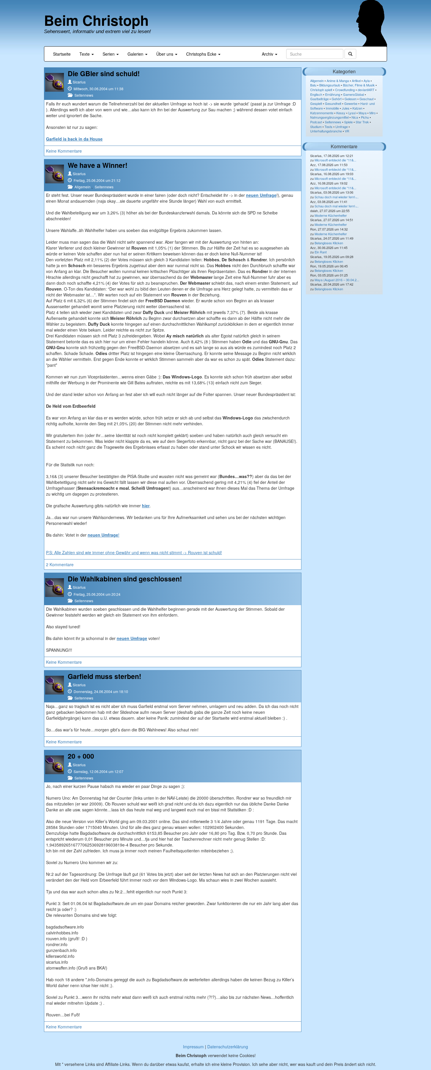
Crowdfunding (345, 89)
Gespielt (316, 103)
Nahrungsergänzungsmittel (329, 117)
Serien (109, 54)
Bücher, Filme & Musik (359, 85)
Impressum (193, 1046)
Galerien (136, 54)
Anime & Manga (338, 80)
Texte (85, 54)
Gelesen (351, 98)
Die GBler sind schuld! (104, 73)
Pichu (365, 117)
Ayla (367, 80)
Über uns (165, 54)
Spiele (348, 122)
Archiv (268, 54)
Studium (316, 126)
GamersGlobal (353, 94)
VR (347, 131)
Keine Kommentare (64, 151)
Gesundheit (333, 103)
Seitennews (83, 95)
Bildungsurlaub (329, 85)
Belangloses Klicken (329, 242)
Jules (345, 108)
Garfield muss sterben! (104, 676)
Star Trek (362, 122)
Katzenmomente (321, 112)
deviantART (366, 89)
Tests (328, 126)
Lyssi (352, 112)
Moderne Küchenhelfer (331, 215)
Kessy (340, 112)
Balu (313, 85)
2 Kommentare (60, 564)
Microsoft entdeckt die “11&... (335, 160)
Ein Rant (321, 252)
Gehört (337, 98)
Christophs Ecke (202, 54)
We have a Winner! (98, 165)
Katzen (357, 108)
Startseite (62, 54)
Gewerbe (350, 103)
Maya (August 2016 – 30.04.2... (337, 279)
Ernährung (332, 94)
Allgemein (82, 186)
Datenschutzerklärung (227, 1046)
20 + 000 (81, 756)
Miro (372, 112)
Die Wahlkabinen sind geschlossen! (125, 578)
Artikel (356, 80)
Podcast (316, 122)
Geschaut (366, 98)
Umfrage (341, 126)
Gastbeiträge (319, 98)
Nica (355, 117)
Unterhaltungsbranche (326, 131)
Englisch (316, 94)
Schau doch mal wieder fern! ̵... (337, 196)
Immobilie (332, 108)
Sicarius (79, 81)
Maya (362, 112)
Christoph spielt (321, 89)
